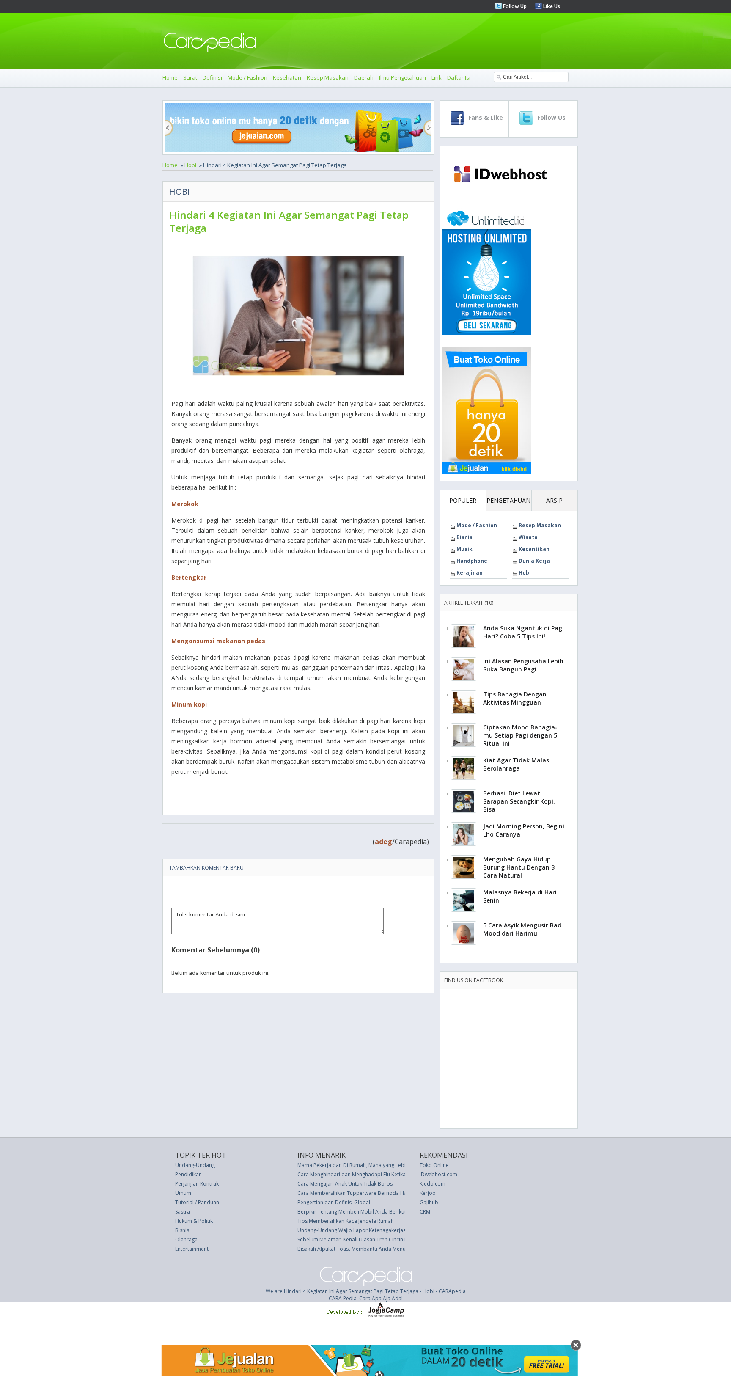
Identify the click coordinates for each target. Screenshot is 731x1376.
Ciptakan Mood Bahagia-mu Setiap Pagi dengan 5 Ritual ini (520, 735)
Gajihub (429, 1202)
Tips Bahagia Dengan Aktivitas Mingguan (515, 698)
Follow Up (514, 6)
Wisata (528, 537)
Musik (464, 549)
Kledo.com (432, 1183)
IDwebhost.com (438, 1174)
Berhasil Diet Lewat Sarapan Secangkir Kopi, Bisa (519, 801)
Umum (183, 1193)
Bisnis (464, 537)
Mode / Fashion (247, 77)
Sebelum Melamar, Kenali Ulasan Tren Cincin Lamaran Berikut (370, 1239)
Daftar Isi (458, 77)
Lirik (436, 77)
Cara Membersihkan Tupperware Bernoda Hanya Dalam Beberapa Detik (384, 1193)
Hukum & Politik (194, 1221)
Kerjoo (428, 1193)
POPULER (462, 500)
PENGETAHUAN (508, 500)
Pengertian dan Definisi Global (333, 1202)
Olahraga (186, 1239)
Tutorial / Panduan (197, 1202)
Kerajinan (469, 572)
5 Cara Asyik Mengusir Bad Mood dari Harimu (522, 929)
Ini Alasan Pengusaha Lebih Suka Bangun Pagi (523, 665)
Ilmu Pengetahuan (402, 77)
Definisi (212, 77)
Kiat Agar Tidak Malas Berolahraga (516, 764)
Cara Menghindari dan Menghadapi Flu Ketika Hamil (359, 1174)
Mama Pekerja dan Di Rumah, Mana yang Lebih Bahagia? (364, 1165)
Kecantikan (534, 549)
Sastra (182, 1211)
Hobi (190, 165)
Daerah (364, 77)
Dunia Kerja (534, 560)
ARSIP (554, 500)
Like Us (551, 6)
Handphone (471, 560)
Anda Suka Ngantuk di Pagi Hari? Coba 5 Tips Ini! (523, 632)
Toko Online (434, 1165)
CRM (425, 1211)
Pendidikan (188, 1174)
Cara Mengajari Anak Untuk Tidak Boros (345, 1183)
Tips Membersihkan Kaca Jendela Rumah (345, 1221)
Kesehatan (287, 77)
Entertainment (192, 1248)
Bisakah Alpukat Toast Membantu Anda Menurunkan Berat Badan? (376, 1248)
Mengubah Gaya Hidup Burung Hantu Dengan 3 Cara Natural (519, 867)
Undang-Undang (195, 1165)
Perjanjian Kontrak (197, 1183)
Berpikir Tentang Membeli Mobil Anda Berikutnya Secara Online (373, 1211)
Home (170, 77)
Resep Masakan (328, 77)
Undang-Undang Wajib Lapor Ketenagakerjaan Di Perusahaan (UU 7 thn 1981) (390, 1230)
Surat (190, 77)
